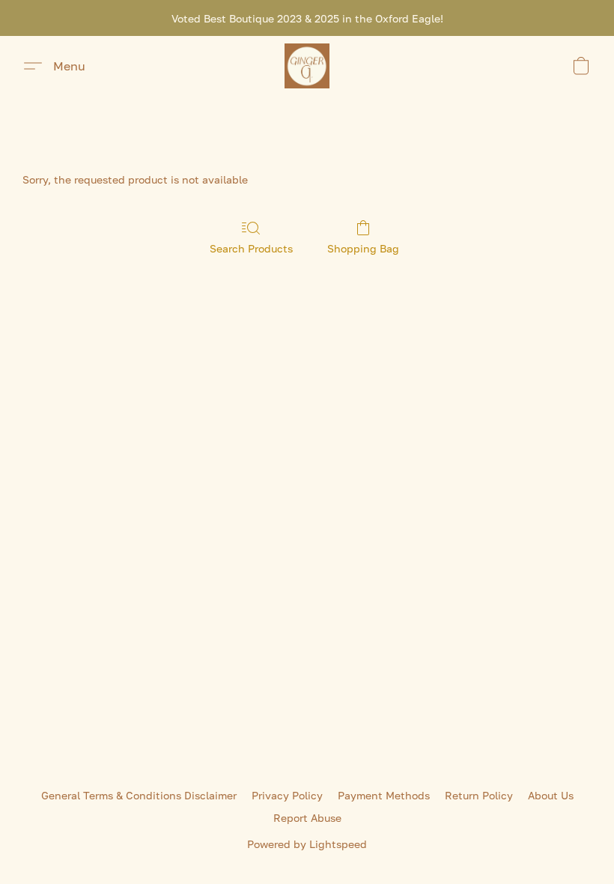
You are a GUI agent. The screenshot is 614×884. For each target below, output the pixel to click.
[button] (307, 65)
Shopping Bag (363, 248)
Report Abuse (307, 817)
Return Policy (479, 795)
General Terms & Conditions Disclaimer (139, 795)
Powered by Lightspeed (307, 844)
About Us (551, 795)
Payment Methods (384, 795)
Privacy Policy (287, 795)
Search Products (251, 248)
